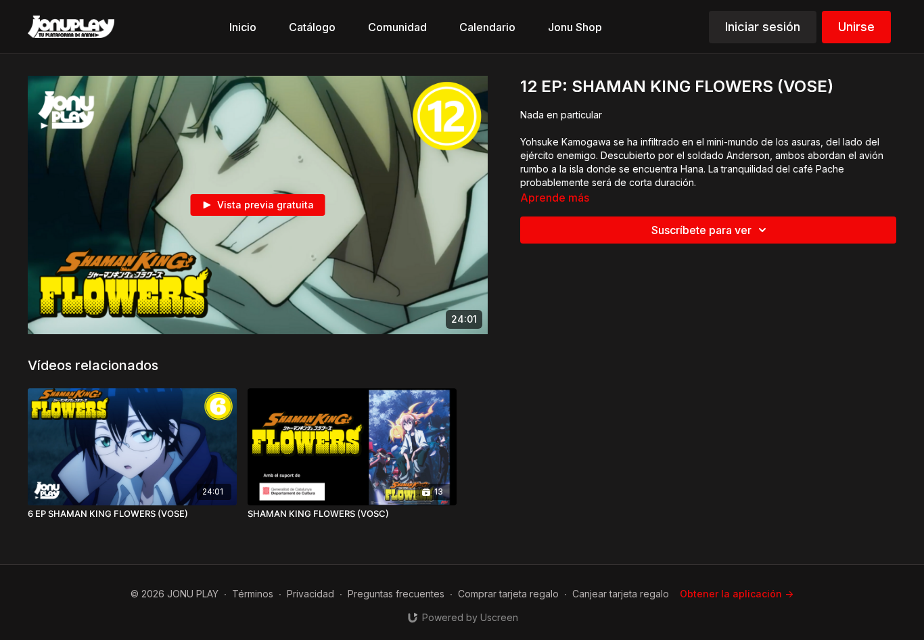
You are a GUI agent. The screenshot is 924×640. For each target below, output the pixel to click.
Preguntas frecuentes (396, 593)
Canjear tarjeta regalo (620, 593)
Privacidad (310, 593)
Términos (252, 593)
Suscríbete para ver (701, 230)
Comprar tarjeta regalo (508, 593)
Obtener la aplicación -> (736, 593)
